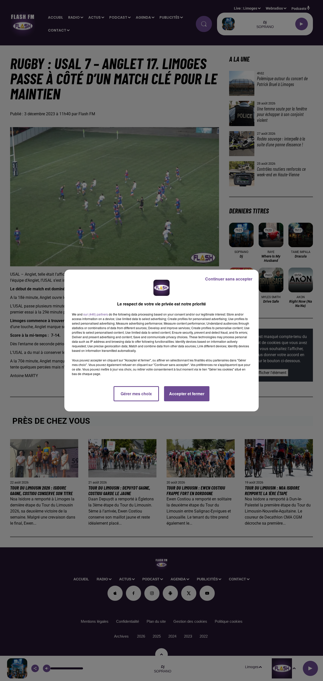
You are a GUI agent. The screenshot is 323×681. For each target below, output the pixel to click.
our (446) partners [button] (95, 314)
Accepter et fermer (186, 393)
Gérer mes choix (136, 393)
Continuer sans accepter (228, 279)
